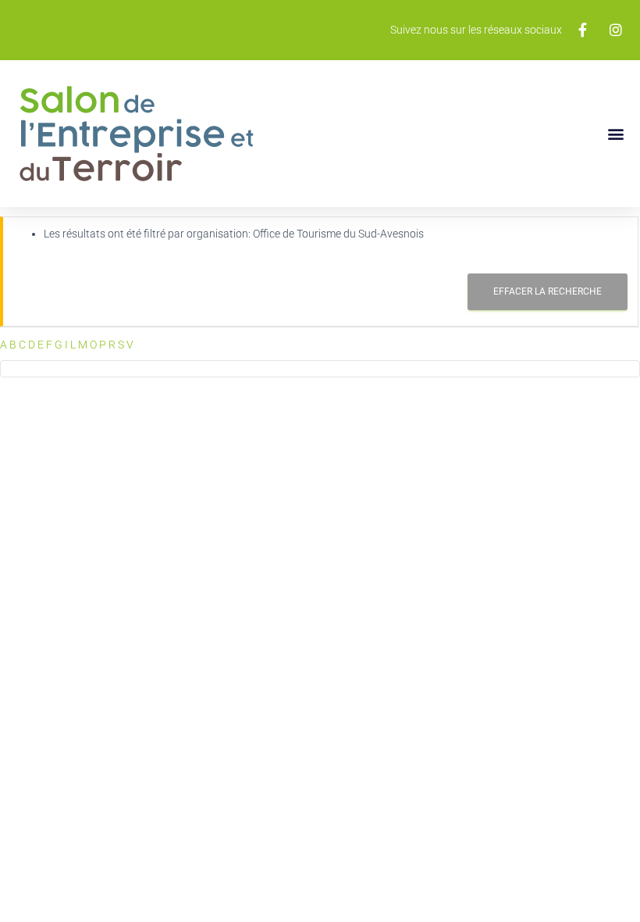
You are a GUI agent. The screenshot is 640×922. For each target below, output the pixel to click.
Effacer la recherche (547, 291)
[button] (615, 133)
